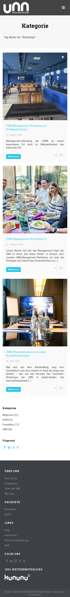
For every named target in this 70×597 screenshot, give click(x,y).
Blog (7, 530)
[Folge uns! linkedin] (11, 561)
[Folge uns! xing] (24, 561)
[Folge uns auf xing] (18, 447)
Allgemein (8, 415)
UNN (5, 429)
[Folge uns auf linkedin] (9, 447)
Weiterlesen (13, 156)
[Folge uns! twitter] (20, 561)
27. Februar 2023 (14, 244)
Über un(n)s (11, 478)
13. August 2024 (14, 135)
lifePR (6, 419)
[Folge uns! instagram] (15, 561)
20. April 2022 (13, 361)
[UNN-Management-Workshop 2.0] (35, 199)
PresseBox (8, 424)
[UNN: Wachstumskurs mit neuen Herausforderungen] (35, 312)
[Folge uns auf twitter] (13, 447)
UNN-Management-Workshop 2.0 (26, 239)
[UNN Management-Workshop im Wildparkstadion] (35, 86)
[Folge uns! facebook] (6, 561)
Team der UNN (12, 488)
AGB (7, 545)
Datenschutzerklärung (17, 540)
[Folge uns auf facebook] (4, 447)
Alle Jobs (9, 493)
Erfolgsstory (11, 483)
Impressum (11, 535)
